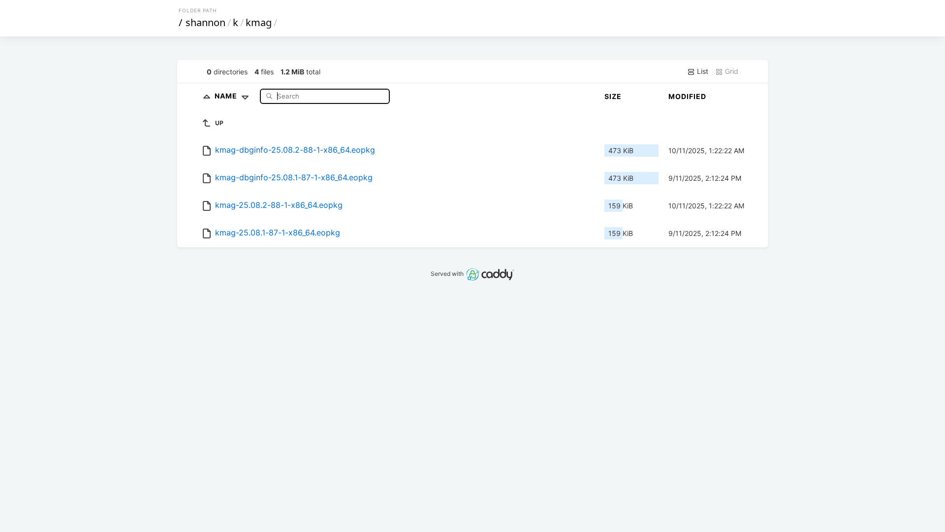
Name (227, 96)
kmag (259, 22)
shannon (205, 22)
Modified (687, 96)
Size (613, 96)
